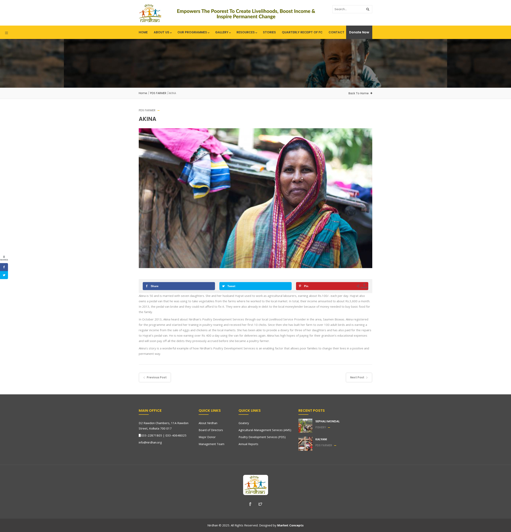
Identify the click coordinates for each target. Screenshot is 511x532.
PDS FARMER (158, 93)
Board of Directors (211, 430)
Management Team (211, 444)
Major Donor (207, 437)
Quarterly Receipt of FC (302, 32)
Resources (246, 32)
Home (143, 32)
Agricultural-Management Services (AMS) (265, 430)
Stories (269, 32)
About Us (161, 32)
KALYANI (321, 439)
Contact (336, 32)
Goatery (244, 423)
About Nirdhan (208, 423)
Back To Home (359, 93)
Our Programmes (192, 32)
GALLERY (221, 32)
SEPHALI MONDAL (327, 421)
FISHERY (320, 427)
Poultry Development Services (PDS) (262, 437)
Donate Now (359, 32)
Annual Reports (248, 444)
